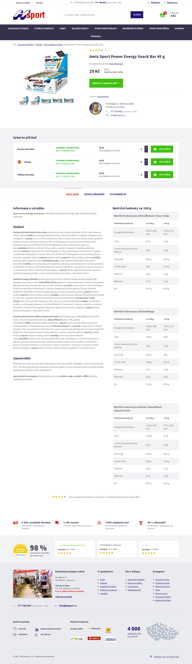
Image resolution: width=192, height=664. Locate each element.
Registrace (172, 2)
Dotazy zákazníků (94, 194)
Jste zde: (14, 44)
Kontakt (39, 3)
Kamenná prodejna (108, 586)
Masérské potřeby (133, 28)
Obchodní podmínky (136, 579)
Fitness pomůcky (44, 28)
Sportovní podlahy (106, 28)
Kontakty (104, 593)
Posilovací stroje (18, 28)
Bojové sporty (80, 28)
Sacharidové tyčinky (53, 44)
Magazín (103, 583)
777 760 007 (100, 2)
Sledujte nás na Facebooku (166, 656)
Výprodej (96, 36)
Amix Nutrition (103, 96)
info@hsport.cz (118, 115)
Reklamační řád (134, 590)
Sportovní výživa (159, 28)
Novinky (179, 28)
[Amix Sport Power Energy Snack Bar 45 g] (46, 94)
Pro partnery (133, 586)
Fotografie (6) (118, 194)
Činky (63, 28)
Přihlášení (155, 2)
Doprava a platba (23, 3)
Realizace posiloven (108, 590)
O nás (102, 579)
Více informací (116, 63)
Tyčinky (38, 44)
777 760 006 (115, 111)
